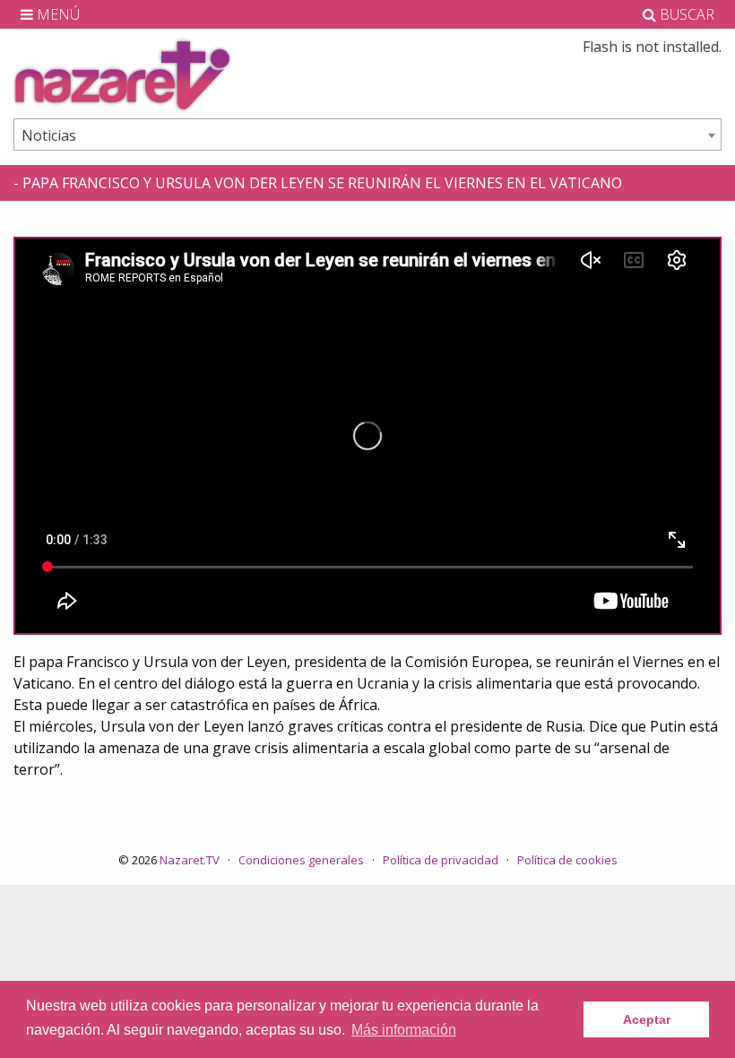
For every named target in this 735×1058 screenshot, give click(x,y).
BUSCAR (685, 14)
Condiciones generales (301, 860)
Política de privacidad (440, 860)
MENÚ (56, 14)
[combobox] (367, 134)
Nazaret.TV (190, 860)
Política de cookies (567, 860)
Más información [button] (403, 1029)
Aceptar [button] (646, 1019)
